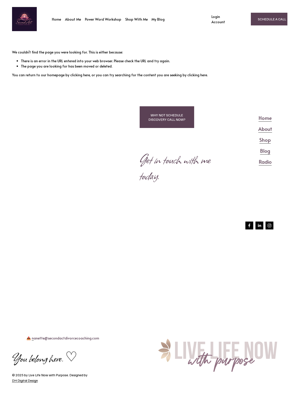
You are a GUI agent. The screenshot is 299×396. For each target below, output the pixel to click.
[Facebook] (249, 225)
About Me (73, 19)
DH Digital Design (25, 380)
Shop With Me (136, 19)
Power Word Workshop (103, 19)
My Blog (158, 19)
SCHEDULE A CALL (272, 19)
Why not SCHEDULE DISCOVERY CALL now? (166, 117)
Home (56, 19)
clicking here (80, 74)
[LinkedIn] (259, 225)
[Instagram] (269, 225)
